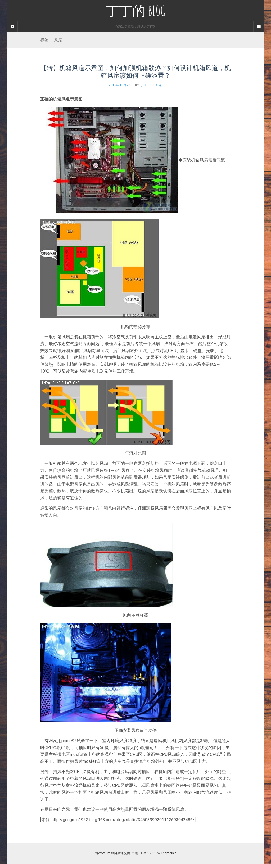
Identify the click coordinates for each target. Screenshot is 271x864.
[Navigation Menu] (258, 26)
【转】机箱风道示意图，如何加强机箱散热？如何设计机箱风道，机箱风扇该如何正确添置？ (135, 71)
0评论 (157, 85)
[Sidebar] (12, 26)
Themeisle (169, 853)
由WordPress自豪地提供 (112, 853)
